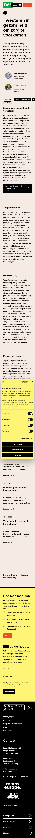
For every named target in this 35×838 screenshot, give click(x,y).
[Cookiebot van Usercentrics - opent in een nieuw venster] (21, 382)
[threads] (20, 706)
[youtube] (12, 709)
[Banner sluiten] (32, 381)
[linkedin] (16, 706)
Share (7, 102)
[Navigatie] (29, 707)
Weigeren (17, 455)
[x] (9, 709)
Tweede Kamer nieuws (22, 99)
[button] (16, 5)
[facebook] (9, 706)
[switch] (30, 419)
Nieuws (14, 575)
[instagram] (12, 706)
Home (5, 575)
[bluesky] (5, 706)
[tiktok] (5, 709)
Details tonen (25, 438)
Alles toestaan (17, 444)
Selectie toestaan (17, 449)
